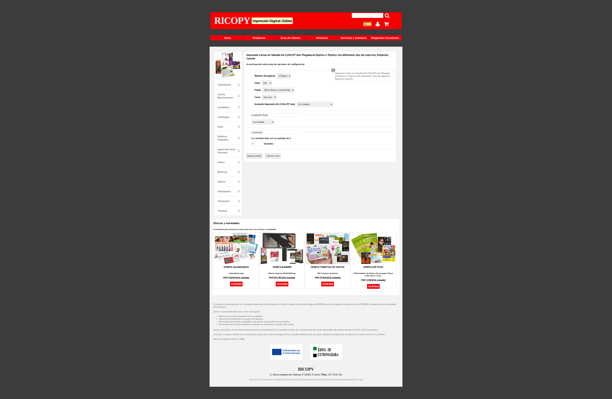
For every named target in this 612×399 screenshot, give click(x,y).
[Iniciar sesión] (378, 24)
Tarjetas (222, 210)
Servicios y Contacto (353, 38)
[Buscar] (387, 15)
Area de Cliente (255, 379)
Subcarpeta (224, 191)
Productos (259, 38)
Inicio (227, 38)
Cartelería (223, 107)
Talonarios (224, 201)
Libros (221, 162)
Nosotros (322, 38)
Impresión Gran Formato (226, 151)
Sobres (222, 181)
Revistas (222, 171)
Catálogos (223, 117)
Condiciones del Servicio (311, 379)
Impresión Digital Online (272, 20)
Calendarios (224, 84)
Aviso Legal (358, 379)
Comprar (236, 284)
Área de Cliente (290, 38)
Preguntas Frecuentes (385, 38)
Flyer (220, 126)
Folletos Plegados (223, 138)
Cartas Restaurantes (225, 96)
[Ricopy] (306, 369)
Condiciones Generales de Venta (338, 379)
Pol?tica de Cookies (291, 379)
